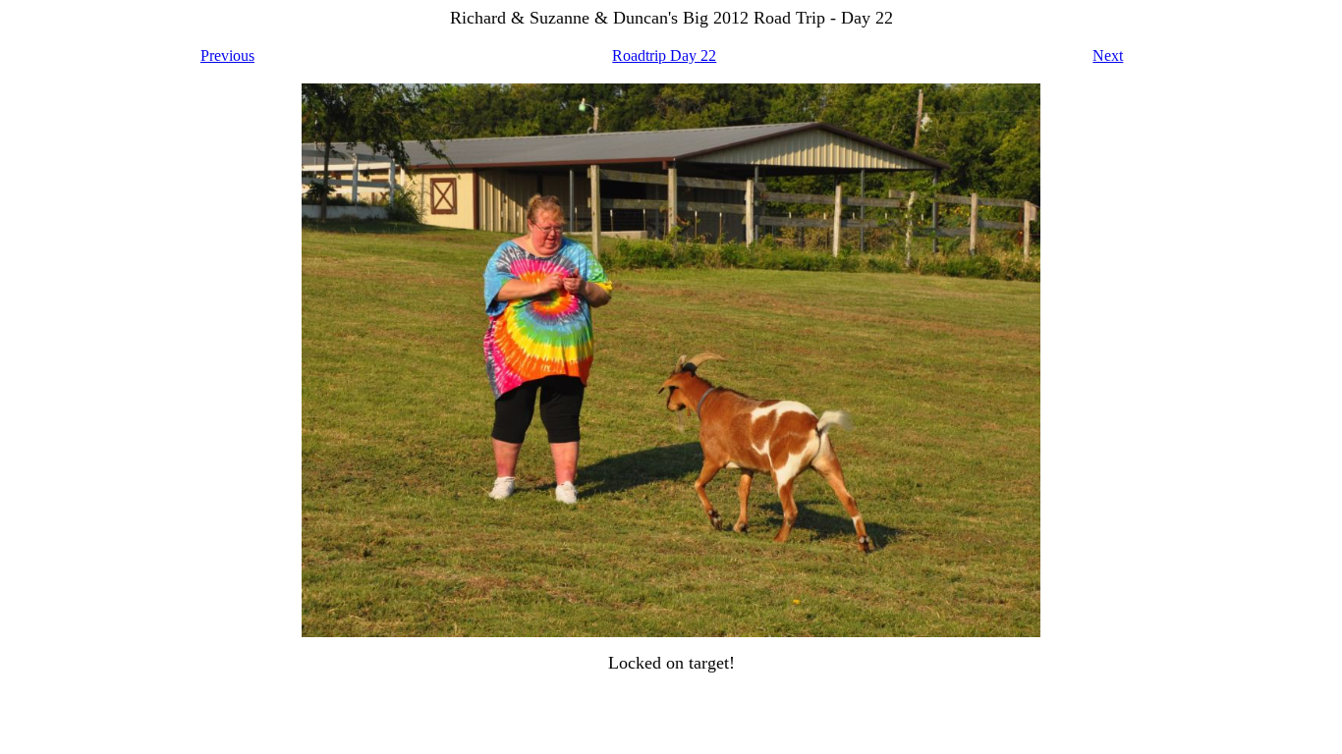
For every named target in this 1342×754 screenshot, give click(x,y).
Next (1107, 55)
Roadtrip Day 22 (664, 55)
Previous (227, 55)
